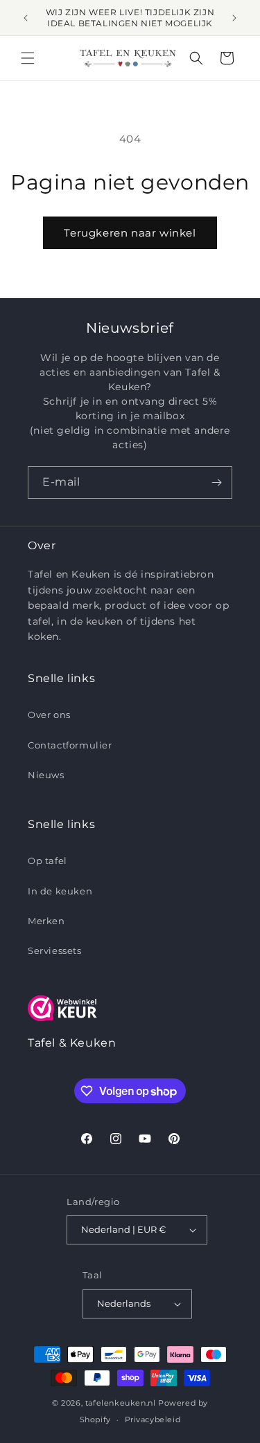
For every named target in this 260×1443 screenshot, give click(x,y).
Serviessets (55, 950)
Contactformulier (70, 745)
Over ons (49, 714)
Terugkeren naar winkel (130, 232)
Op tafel (47, 860)
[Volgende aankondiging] (234, 18)
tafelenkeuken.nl (120, 1403)
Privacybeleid (153, 1419)
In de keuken (60, 891)
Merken (46, 920)
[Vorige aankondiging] (25, 18)
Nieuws (46, 774)
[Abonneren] (216, 482)
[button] (27, 58)
